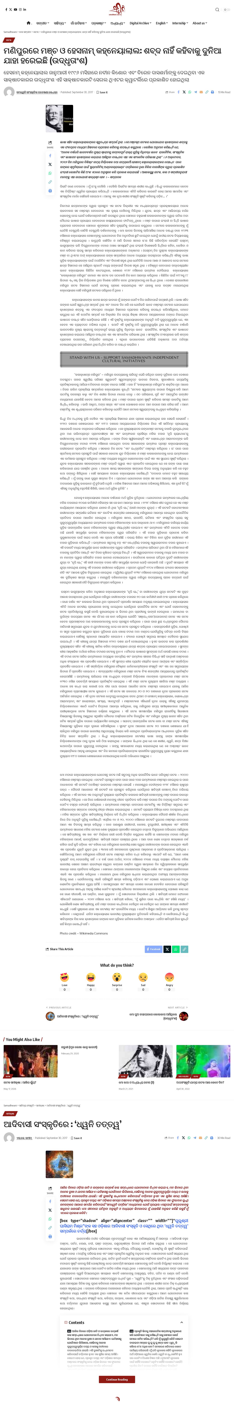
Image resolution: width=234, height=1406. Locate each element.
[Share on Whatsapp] (189, 92)
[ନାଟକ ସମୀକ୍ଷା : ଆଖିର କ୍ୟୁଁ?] (31, 1061)
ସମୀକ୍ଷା (10, 1113)
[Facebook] (6, 9)
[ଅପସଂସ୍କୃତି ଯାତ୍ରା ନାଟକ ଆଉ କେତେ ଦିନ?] (203, 1061)
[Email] (201, 92)
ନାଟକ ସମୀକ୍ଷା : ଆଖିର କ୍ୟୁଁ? (20, 1082)
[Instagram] (20, 9)
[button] (217, 10)
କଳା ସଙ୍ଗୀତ (184, 1076)
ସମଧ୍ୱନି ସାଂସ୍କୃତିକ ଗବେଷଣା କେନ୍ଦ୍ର (36, 92)
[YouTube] (15, 9)
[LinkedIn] (24, 9)
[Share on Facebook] (178, 92)
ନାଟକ (9, 40)
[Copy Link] (206, 92)
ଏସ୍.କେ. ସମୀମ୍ (24, 1137)
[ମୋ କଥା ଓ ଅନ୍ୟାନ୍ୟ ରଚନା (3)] (146, 1061)
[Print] (212, 92)
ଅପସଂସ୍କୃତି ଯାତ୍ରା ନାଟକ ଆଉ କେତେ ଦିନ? (200, 1082)
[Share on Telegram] (195, 92)
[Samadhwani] (117, 9)
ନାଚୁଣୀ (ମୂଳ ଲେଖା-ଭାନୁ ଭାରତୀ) (79, 1047)
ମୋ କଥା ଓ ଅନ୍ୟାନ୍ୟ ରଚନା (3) (136, 1082)
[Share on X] (184, 92)
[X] (10, 9)
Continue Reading (117, 1379)
